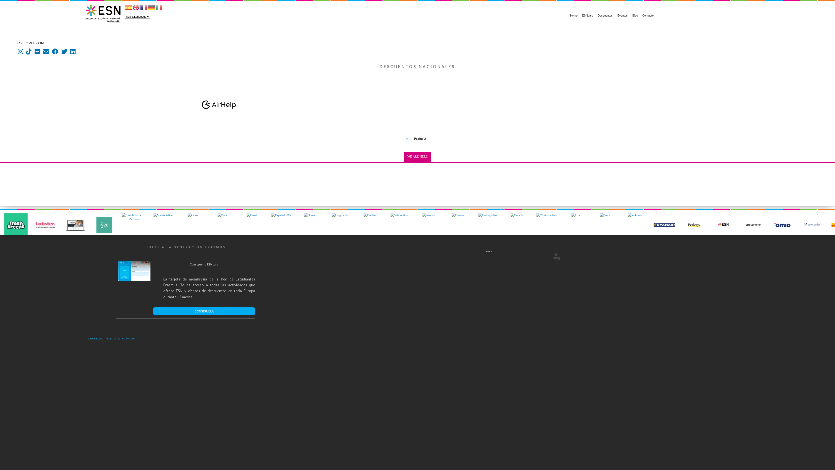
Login (556, 256)
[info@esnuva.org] (46, 52)
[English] (136, 9)
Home (574, 15)
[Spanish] (128, 9)
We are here (417, 156)
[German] (151, 9)
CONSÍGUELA (204, 311)
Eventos (622, 15)
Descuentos (605, 15)
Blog (635, 15)
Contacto (648, 15)
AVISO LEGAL (96, 338)
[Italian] (158, 9)
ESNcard (587, 15)
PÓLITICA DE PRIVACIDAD (120, 338)
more (489, 251)
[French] (143, 9)
